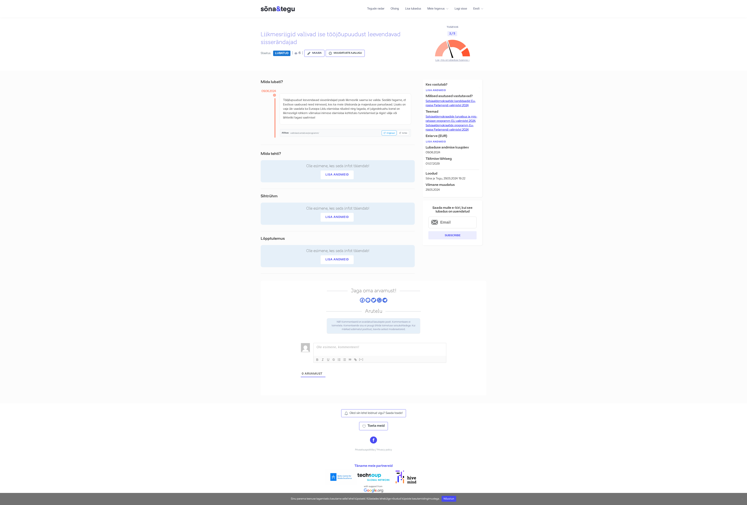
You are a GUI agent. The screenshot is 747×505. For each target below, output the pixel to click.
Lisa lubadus (413, 8)
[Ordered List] (339, 359)
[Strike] (333, 359)
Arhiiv (404, 133)
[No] (742, 499)
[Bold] (317, 359)
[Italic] (322, 359)
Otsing (395, 8)
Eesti (476, 8)
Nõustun (449, 498)
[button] (314, 53)
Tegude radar (375, 8)
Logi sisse (461, 8)
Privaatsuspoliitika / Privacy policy (373, 450)
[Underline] (328, 359)
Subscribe (452, 235)
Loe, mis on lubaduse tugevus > (452, 60)
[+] (361, 359)
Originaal (391, 133)
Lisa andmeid (337, 174)
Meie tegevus (436, 8)
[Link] (355, 359)
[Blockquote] (350, 359)
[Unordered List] (344, 359)
